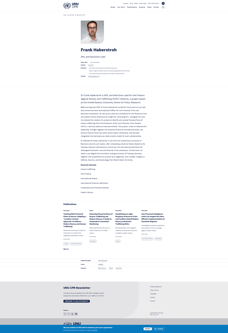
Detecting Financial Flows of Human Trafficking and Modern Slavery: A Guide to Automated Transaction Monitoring (100, 219)
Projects (125, 3)
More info (94, 330)
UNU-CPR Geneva (153, 3)
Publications (132, 7)
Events (156, 7)
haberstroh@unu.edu (93, 76)
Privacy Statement (156, 287)
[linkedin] (72, 313)
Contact (152, 301)
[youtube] (76, 313)
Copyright (153, 294)
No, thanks (158, 329)
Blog (131, 3)
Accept (147, 329)
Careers (152, 297)
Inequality (92, 241)
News (149, 7)
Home (64, 15)
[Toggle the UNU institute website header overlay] (163, 3)
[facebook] (64, 313)
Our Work (121, 7)
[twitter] (68, 313)
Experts (142, 7)
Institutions (158, 238)
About (112, 7)
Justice (66, 243)
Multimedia (142, 3)
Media (136, 3)
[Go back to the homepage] (70, 8)
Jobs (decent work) (76, 243)
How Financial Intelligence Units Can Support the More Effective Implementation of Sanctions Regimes (152, 218)
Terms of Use (154, 290)
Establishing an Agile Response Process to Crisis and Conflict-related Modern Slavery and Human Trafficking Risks (127, 219)
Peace (117, 241)
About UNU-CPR (81, 15)
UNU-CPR (71, 15)
